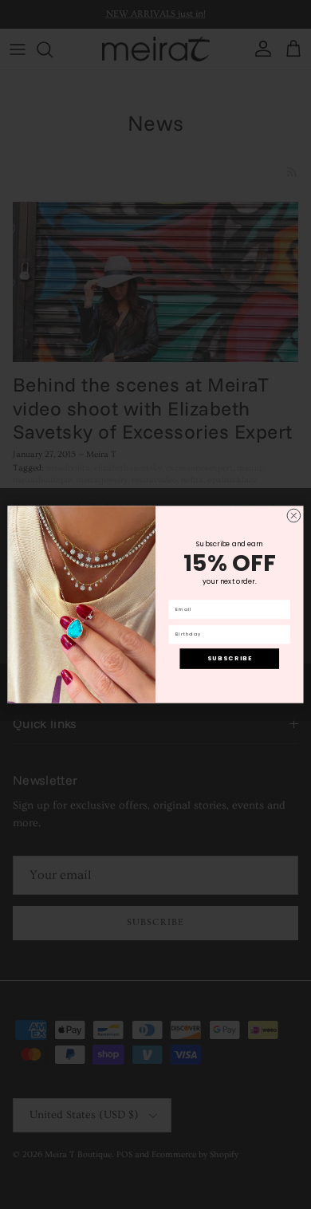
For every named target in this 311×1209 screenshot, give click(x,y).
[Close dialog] (294, 515)
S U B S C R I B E (229, 658)
